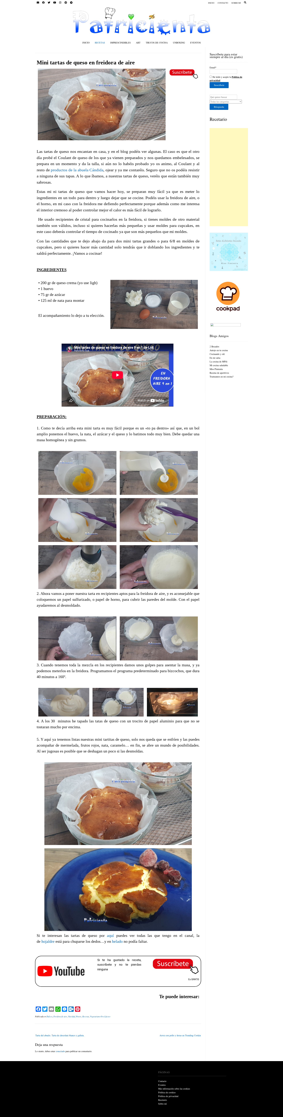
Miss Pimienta (216, 369)
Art (138, 42)
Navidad (71, 1016)
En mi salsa (215, 357)
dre (52, 941)
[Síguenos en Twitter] (49, 2)
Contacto (223, 2)
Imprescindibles (120, 42)
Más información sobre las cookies (174, 1088)
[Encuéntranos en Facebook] (43, 2)
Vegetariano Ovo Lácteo (100, 1016)
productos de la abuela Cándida (77, 170)
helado (117, 941)
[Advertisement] (229, 177)
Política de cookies (167, 1092)
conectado (60, 1051)
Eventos (195, 42)
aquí (110, 935)
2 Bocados (214, 346)
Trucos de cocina (157, 42)
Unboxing (179, 42)
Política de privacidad (168, 1096)
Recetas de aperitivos (219, 372)
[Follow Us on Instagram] (60, 2)
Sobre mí (236, 2)
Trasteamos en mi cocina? (221, 376)
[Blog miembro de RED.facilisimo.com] (226, 325)
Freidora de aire (60, 1016)
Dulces (49, 1016)
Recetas (100, 42)
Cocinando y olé (217, 354)
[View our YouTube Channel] (54, 2)
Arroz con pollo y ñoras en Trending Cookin (180, 1035)
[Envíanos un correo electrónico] (38, 2)
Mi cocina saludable (219, 365)
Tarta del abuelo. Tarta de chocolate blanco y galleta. (59, 1035)
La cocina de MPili (218, 361)
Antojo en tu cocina (219, 350)
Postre (78, 1016)
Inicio (211, 2)
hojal (45, 941)
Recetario (218, 119)
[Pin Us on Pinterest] (65, 2)
